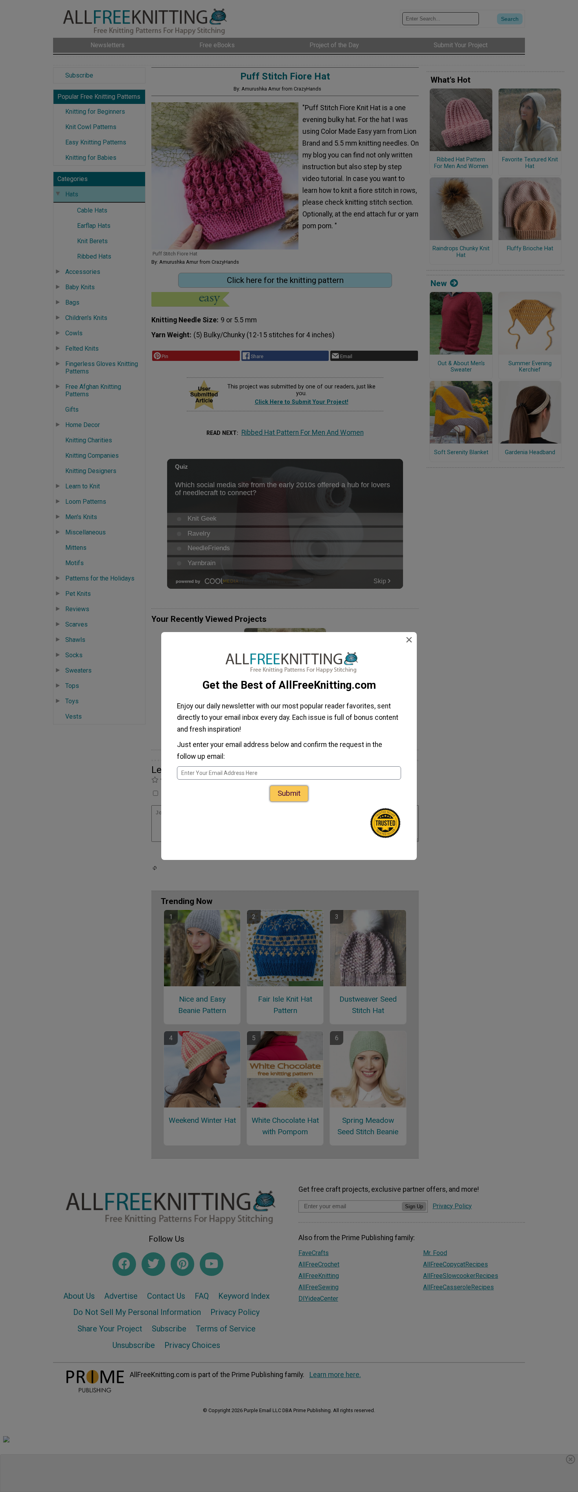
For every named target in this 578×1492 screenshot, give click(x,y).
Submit (289, 793)
